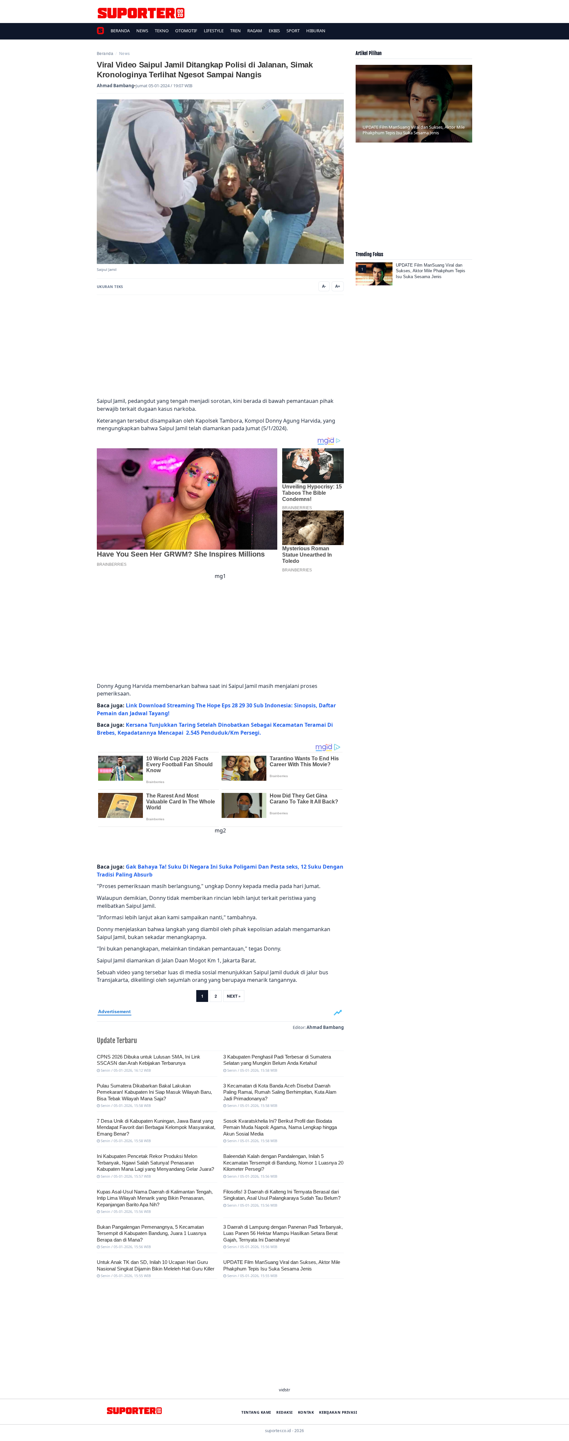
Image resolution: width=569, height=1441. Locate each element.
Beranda (120, 31)
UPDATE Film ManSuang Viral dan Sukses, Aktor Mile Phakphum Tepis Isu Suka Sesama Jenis (430, 271)
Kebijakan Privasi (338, 1412)
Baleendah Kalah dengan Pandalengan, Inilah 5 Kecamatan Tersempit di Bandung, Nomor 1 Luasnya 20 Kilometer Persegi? (283, 1162)
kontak (306, 1412)
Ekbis (274, 31)
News (142, 31)
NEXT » (234, 996)
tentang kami (256, 1412)
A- (324, 286)
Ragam (254, 31)
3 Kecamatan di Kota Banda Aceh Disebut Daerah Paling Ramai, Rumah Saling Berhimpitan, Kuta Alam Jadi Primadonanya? (280, 1092)
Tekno (162, 31)
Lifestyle (214, 31)
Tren (235, 31)
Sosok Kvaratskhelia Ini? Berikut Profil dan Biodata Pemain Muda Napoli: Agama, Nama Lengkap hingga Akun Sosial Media (280, 1127)
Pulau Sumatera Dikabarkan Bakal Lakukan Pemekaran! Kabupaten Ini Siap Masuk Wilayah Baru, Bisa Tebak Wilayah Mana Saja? (154, 1092)
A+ (337, 286)
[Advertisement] (220, 346)
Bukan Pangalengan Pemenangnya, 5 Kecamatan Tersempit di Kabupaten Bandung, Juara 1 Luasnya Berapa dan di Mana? (151, 1233)
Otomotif (186, 31)
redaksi (284, 1412)
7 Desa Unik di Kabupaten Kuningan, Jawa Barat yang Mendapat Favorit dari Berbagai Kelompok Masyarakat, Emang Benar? (156, 1127)
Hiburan (315, 31)
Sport (293, 31)
